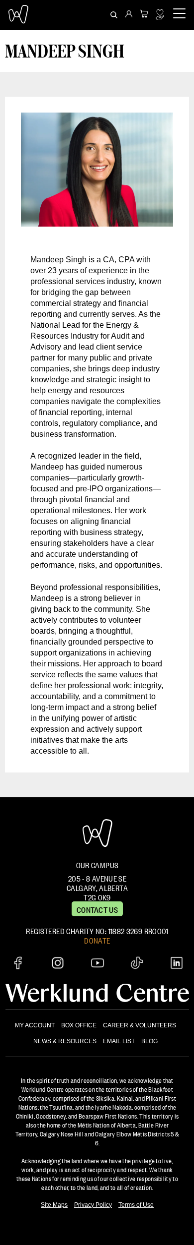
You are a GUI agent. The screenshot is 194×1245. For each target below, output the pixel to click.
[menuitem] (128, 14)
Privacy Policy (93, 1204)
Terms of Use (136, 1204)
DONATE (97, 940)
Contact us (97, 909)
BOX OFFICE (79, 1025)
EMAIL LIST (119, 1041)
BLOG (149, 1041)
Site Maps (54, 1204)
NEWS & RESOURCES (65, 1041)
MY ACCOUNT (35, 1025)
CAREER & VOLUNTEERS (139, 1025)
